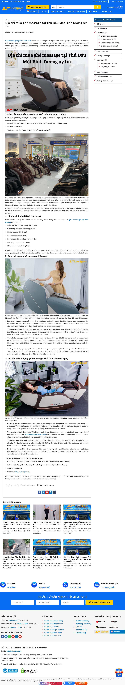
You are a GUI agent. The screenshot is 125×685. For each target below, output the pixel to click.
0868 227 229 (15, 627)
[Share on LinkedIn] (50, 492)
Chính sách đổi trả (51, 627)
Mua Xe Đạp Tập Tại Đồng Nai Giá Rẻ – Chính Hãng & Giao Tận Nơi (16, 524)
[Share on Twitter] (43, 492)
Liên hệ (79, 627)
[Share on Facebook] (39, 492)
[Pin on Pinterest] (47, 492)
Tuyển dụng (107, 11)
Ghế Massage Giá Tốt (108, 39)
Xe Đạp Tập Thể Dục (105, 81)
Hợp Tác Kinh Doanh (76, 11)
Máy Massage (102, 72)
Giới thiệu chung (82, 621)
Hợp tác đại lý (81, 630)
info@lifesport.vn (14, 651)
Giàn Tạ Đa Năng (103, 51)
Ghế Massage (102, 33)
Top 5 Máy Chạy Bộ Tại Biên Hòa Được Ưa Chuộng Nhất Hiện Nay (47, 559)
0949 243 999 (22, 624)
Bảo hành (93, 11)
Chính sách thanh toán (53, 624)
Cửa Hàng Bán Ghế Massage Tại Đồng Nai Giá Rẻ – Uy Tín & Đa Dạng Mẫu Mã (77, 524)
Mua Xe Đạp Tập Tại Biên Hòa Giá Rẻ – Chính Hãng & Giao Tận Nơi (16, 559)
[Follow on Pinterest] (13, 636)
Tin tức (44, 11)
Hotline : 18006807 (102, 1)
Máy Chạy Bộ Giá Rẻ (108, 67)
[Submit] (97, 7)
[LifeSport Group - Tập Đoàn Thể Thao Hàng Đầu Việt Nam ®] (12, 9)
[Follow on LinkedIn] (16, 636)
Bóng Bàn (100, 24)
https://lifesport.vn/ (22, 472)
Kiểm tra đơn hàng (118, 1)
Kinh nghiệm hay (57, 11)
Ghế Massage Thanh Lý (109, 46)
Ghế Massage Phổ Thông (110, 43)
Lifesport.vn (30, 32)
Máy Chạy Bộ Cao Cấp (109, 63)
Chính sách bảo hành (53, 633)
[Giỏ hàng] (115, 10)
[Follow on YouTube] (20, 636)
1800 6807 (13, 620)
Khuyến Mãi (32, 11)
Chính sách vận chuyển (54, 630)
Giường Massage (103, 56)
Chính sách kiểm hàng (53, 621)
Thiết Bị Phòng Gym (104, 76)
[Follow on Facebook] (2, 636)
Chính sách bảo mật (52, 636)
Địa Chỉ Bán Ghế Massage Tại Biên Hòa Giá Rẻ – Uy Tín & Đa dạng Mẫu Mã (77, 559)
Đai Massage (102, 28)
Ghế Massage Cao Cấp (109, 36)
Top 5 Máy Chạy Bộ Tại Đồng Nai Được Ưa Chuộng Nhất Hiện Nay (47, 524)
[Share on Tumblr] (54, 492)
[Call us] (9, 636)
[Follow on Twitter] (6, 636)
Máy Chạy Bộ (102, 60)
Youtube (116, 631)
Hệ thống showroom (13, 20)
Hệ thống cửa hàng (84, 624)
